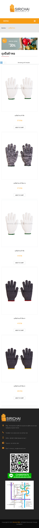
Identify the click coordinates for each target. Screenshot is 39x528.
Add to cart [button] (19, 127)
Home (3, 28)
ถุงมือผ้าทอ (8, 53)
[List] (5, 62)
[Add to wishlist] (9, 127)
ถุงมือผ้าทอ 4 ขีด (19, 115)
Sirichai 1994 (16, 522)
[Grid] (1, 62)
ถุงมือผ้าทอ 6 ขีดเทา (19, 386)
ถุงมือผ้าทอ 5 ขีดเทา (19, 318)
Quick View (19, 88)
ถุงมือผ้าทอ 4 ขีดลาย (20, 183)
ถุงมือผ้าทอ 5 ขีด (19, 251)
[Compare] (29, 127)
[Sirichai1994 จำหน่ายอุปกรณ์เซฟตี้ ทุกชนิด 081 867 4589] (19, 8)
